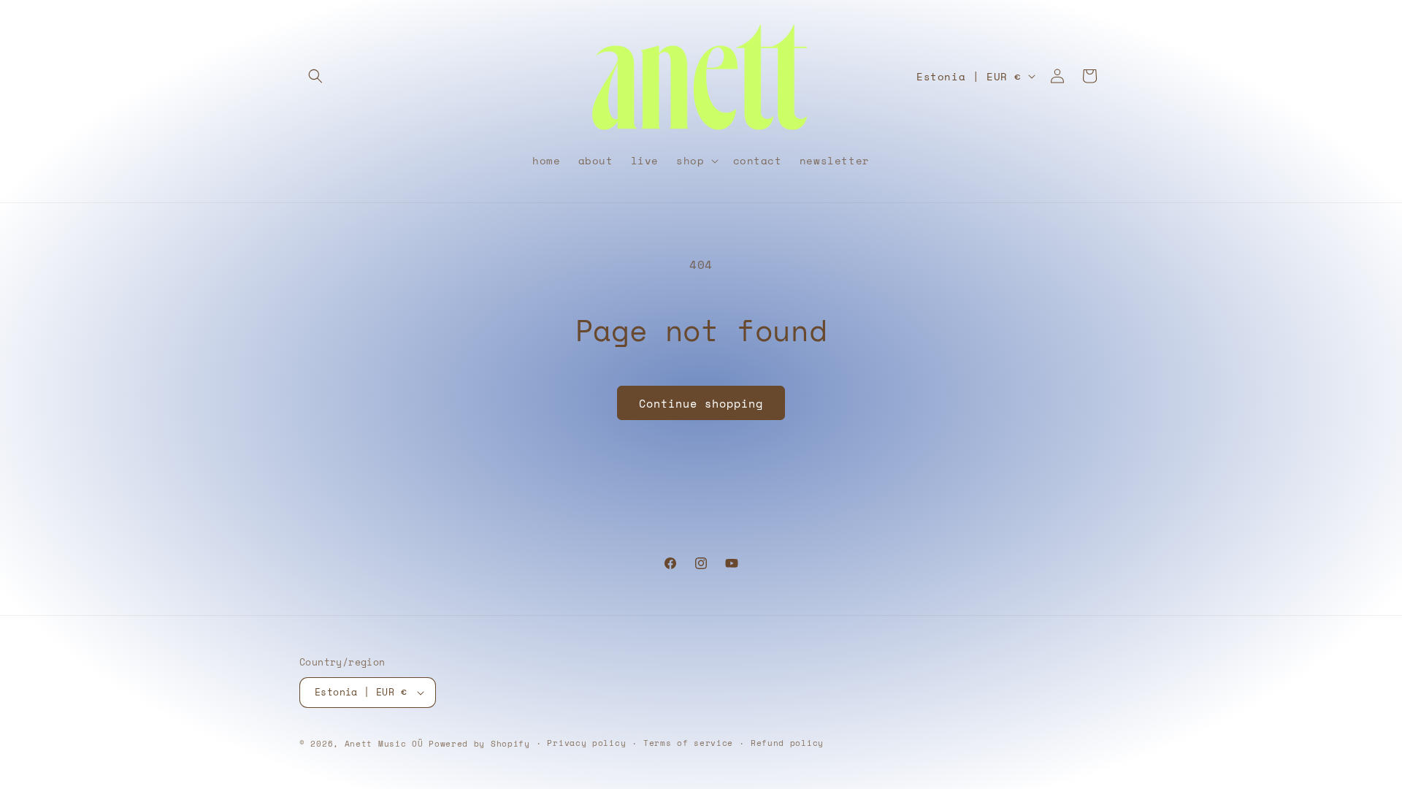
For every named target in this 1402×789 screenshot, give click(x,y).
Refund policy (787, 743)
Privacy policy (586, 743)
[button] (315, 76)
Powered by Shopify (479, 744)
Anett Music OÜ (384, 744)
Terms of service (688, 743)
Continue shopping (701, 403)
